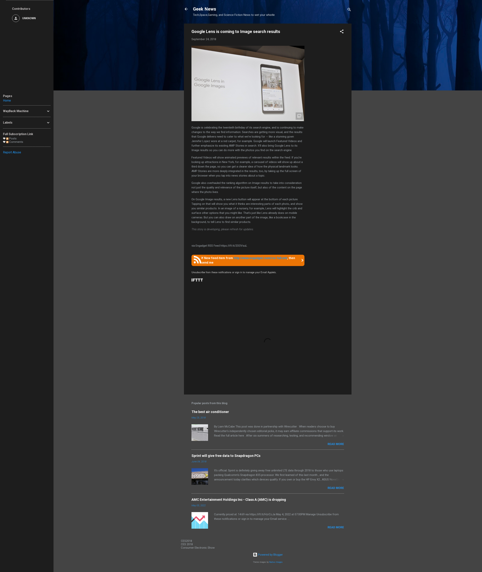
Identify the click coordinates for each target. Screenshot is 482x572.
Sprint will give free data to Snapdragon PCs (225, 456)
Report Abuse (12, 152)
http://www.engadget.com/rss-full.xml (260, 258)
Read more (336, 444)
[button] (341, 32)
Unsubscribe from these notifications (211, 272)
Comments (15, 142)
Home (7, 100)
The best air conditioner (210, 412)
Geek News (204, 9)
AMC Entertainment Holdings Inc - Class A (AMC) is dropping (238, 500)
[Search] (349, 10)
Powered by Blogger (270, 554)
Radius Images (276, 562)
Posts (12, 138)
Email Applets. (269, 272)
